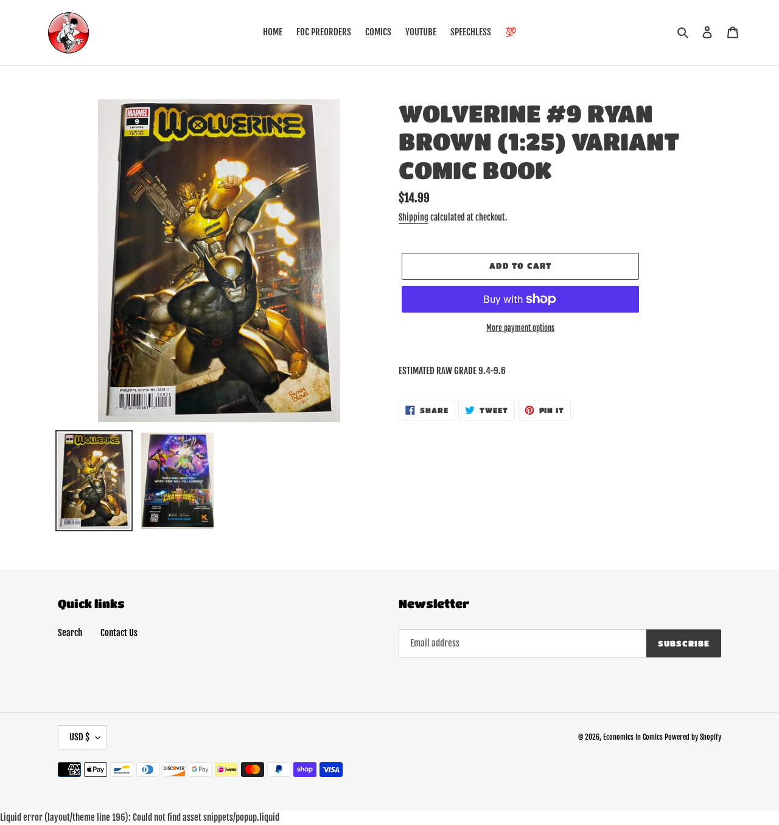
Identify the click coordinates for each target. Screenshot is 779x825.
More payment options (520, 328)
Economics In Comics (633, 737)
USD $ (79, 737)
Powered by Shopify (693, 737)
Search (70, 633)
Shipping (413, 217)
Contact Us (119, 633)
